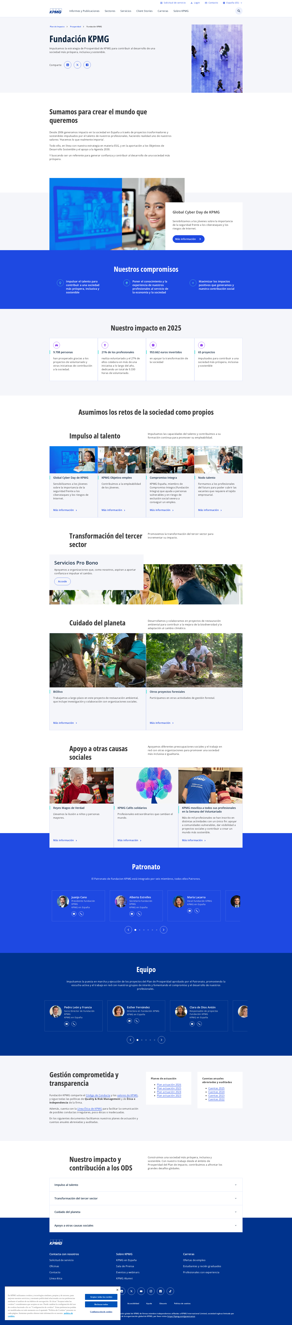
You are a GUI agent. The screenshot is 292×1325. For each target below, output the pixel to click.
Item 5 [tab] (152, 930)
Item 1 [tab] (135, 930)
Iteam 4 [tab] (148, 930)
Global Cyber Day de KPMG (70, 477)
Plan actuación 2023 (169, 1095)
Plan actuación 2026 (169, 1084)
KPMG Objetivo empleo (117, 477)
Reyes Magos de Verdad (68, 808)
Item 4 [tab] (150, 1040)
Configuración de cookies (101, 1312)
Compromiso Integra (163, 477)
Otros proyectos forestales (167, 691)
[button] (73, 913)
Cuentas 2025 (216, 1088)
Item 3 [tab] (143, 930)
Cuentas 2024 (216, 1092)
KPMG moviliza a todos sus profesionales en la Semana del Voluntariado (209, 809)
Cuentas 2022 (216, 1099)
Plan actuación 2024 (169, 1092)
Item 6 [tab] (156, 930)
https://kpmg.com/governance (181, 1316)
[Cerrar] (117, 1290)
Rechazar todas (101, 1304)
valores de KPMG (127, 1095)
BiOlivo (58, 691)
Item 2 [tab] (139, 930)
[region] (62, 1303)
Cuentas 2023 (216, 1095)
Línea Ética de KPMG (89, 1108)
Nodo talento (206, 477)
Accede (62, 581)
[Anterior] (128, 929)
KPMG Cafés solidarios (132, 808)
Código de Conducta (98, 1095)
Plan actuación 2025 (169, 1088)
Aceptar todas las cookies (101, 1297)
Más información (185, 239)
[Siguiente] (163, 929)
